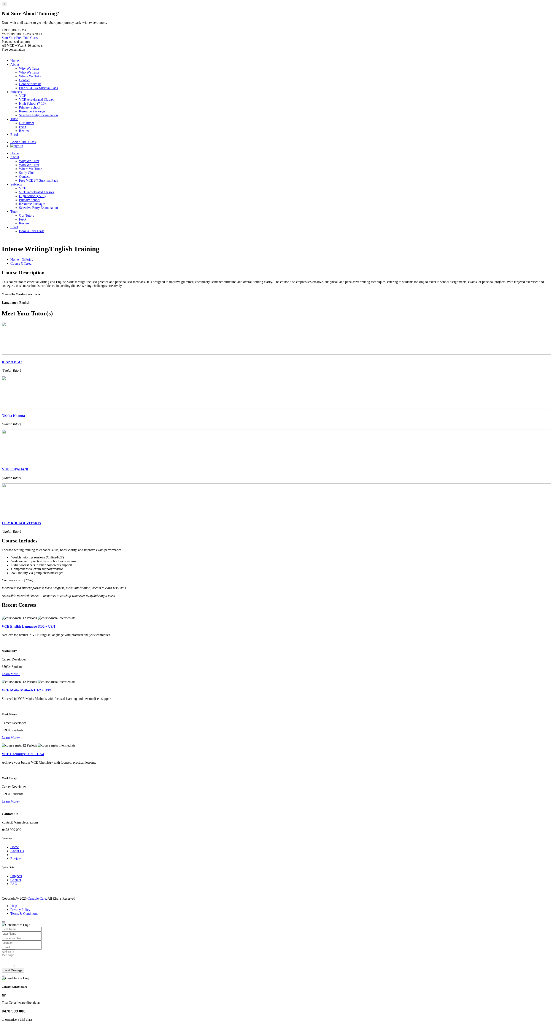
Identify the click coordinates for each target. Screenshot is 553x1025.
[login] (16, 146)
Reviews (16, 858)
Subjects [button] (16, 92)
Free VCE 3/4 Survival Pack (38, 88)
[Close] (3, 922)
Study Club (27, 172)
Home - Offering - (22, 259)
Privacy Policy (20, 909)
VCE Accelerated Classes (36, 99)
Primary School (29, 107)
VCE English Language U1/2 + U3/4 (28, 626)
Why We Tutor (29, 68)
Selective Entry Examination (38, 115)
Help (13, 906)
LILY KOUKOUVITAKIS (21, 523)
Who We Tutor (29, 72)
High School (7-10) (32, 103)
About (14, 157)
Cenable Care (36, 898)
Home (14, 153)
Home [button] (14, 60)
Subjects (16, 184)
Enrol (14, 227)
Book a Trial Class (23, 142)
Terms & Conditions (24, 913)
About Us (17, 851)
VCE (22, 96)
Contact (24, 80)
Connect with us (30, 84)
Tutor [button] (14, 119)
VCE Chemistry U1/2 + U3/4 (23, 754)
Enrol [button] (14, 134)
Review (24, 131)
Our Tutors (26, 123)
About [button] (14, 64)
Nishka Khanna (13, 415)
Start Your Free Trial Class (20, 38)
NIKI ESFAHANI (15, 469)
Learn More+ (11, 674)
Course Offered (21, 263)
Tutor (14, 211)
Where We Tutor (30, 76)
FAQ (22, 127)
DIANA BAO (12, 362)
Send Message (12, 970)
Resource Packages (32, 111)
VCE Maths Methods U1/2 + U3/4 (26, 690)
